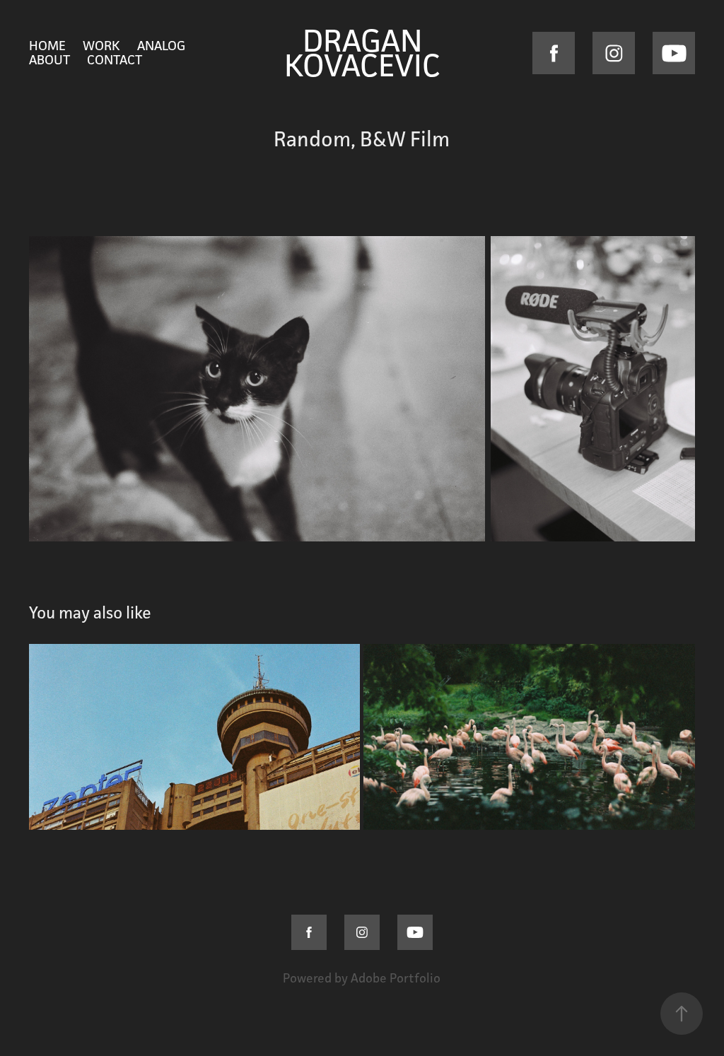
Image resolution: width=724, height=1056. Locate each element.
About (49, 59)
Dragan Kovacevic (362, 53)
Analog (161, 45)
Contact (114, 59)
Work (101, 45)
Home (47, 45)
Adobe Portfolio (395, 978)
